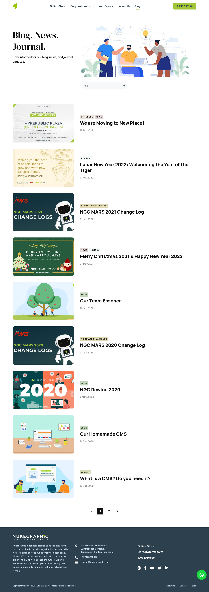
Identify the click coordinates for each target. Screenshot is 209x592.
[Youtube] (152, 568)
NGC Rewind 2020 (100, 389)
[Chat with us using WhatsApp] (202, 575)
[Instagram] (139, 568)
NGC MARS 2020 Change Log (112, 345)
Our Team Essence (101, 301)
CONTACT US (185, 6)
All (86, 86)
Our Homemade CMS (103, 434)
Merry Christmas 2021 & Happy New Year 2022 (131, 256)
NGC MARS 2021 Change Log (112, 212)
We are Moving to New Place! (112, 123)
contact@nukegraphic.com (95, 562)
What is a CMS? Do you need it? (115, 478)
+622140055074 (89, 557)
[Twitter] (159, 568)
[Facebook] (145, 568)
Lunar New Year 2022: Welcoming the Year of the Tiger (134, 167)
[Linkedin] (166, 568)
